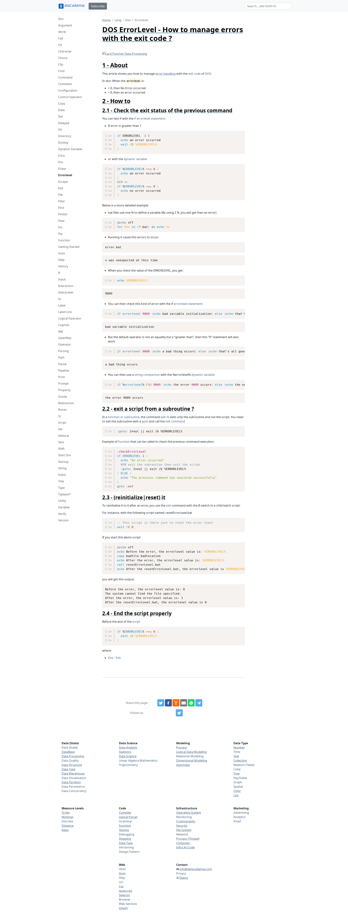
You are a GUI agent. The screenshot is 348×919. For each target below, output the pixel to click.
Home (106, 20)
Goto (61, 253)
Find (61, 208)
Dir (60, 130)
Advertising (241, 813)
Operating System (188, 813)
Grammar (125, 821)
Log (236, 795)
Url (121, 882)
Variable (63, 507)
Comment (65, 84)
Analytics (239, 817)
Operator (64, 344)
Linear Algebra (129, 761)
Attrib (62, 32)
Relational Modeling (190, 756)
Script (62, 423)
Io (59, 299)
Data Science (127, 756)
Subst (62, 475)
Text (236, 756)
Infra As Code (185, 847)
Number (239, 747)
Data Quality (70, 761)
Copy (61, 103)
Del (60, 116)
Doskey (63, 143)
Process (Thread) (187, 839)
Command (65, 77)
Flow (61, 221)
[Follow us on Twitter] (179, 713)
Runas (62, 410)
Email (237, 821)
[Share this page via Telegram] (198, 702)
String (62, 468)
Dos (61, 19)
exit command (175, 421)
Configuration (67, 90)
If (59, 273)
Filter (61, 201)
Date (61, 110)
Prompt (63, 384)
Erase (62, 169)
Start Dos (64, 455)
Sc (59, 416)
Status (183, 878)
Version (63, 520)
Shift (61, 449)
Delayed (63, 123)
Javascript (125, 891)
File (60, 195)
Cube (237, 769)
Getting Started (68, 247)
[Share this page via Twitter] (160, 702)
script (136, 622)
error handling (166, 74)
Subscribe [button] (98, 6)
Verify (62, 514)
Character (65, 51)
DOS (208, 74)
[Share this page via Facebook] (168, 702)
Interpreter (66, 292)
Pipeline (63, 370)
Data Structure (72, 765)
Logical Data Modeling (191, 752)
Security (181, 826)
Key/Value (240, 778)
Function (64, 240)
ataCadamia (74, 5)
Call (60, 38)
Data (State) (70, 747)
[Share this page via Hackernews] (176, 702)
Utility (62, 501)
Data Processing (73, 756)
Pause (62, 364)
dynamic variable (135, 159)
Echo (61, 156)
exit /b (165, 417)
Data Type (68, 769)
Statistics (125, 752)
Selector (124, 895)
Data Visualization (74, 778)
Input (62, 279)
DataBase (68, 752)
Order (66, 813)
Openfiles (64, 338)
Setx (61, 442)
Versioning (126, 847)
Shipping (125, 839)
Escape (63, 182)
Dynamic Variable (70, 149)
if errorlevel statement (149, 118)
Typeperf (64, 494)
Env (60, 162)
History (63, 266)
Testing (124, 830)
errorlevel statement (188, 304)
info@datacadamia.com (195, 869)
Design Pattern (129, 852)
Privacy (181, 873)
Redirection (66, 403)
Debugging (126, 834)
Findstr (63, 214)
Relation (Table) (243, 765)
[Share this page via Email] (183, 702)
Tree (236, 774)
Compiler (125, 813)
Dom (122, 873)
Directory (64, 136)
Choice (62, 58)
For (60, 227)
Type (61, 488)
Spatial (238, 787)
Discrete (67, 821)
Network (182, 834)
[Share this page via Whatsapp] (191, 702)
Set (60, 429)
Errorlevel (65, 175)
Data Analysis (128, 747)
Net (60, 331)
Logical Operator (69, 318)
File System (183, 830)
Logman (63, 325)
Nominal (67, 817)
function (124, 442)
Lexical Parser (128, 817)
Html (122, 869)
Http (122, 878)
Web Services (128, 904)
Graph (237, 782)
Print (61, 377)
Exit (60, 188)
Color (237, 791)
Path (61, 357)
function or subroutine (123, 417)
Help (61, 260)
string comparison (147, 375)
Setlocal (63, 436)
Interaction (65, 286)
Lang (118, 20)
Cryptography (185, 821)
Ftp (60, 234)
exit (168, 505)
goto (145, 421)
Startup (63, 462)
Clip (60, 64)
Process (181, 747)
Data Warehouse (73, 774)
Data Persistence (73, 787)
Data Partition (71, 782)
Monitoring (184, 817)
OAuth (123, 908)
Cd (60, 45)
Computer (183, 843)
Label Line (65, 312)
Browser (124, 899)
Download (237, 134)
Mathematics (149, 761)
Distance (68, 826)
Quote (62, 397)
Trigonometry (128, 765)
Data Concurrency (74, 791)
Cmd (61, 71)
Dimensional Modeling (191, 761)
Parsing (63, 351)
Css (121, 886)
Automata (183, 765)
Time (236, 752)
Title (61, 481)
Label (61, 305)
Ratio (65, 830)
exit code (194, 74)
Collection (240, 761)
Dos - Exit (114, 658)
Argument (65, 25)
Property (64, 390)
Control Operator (70, 97)
